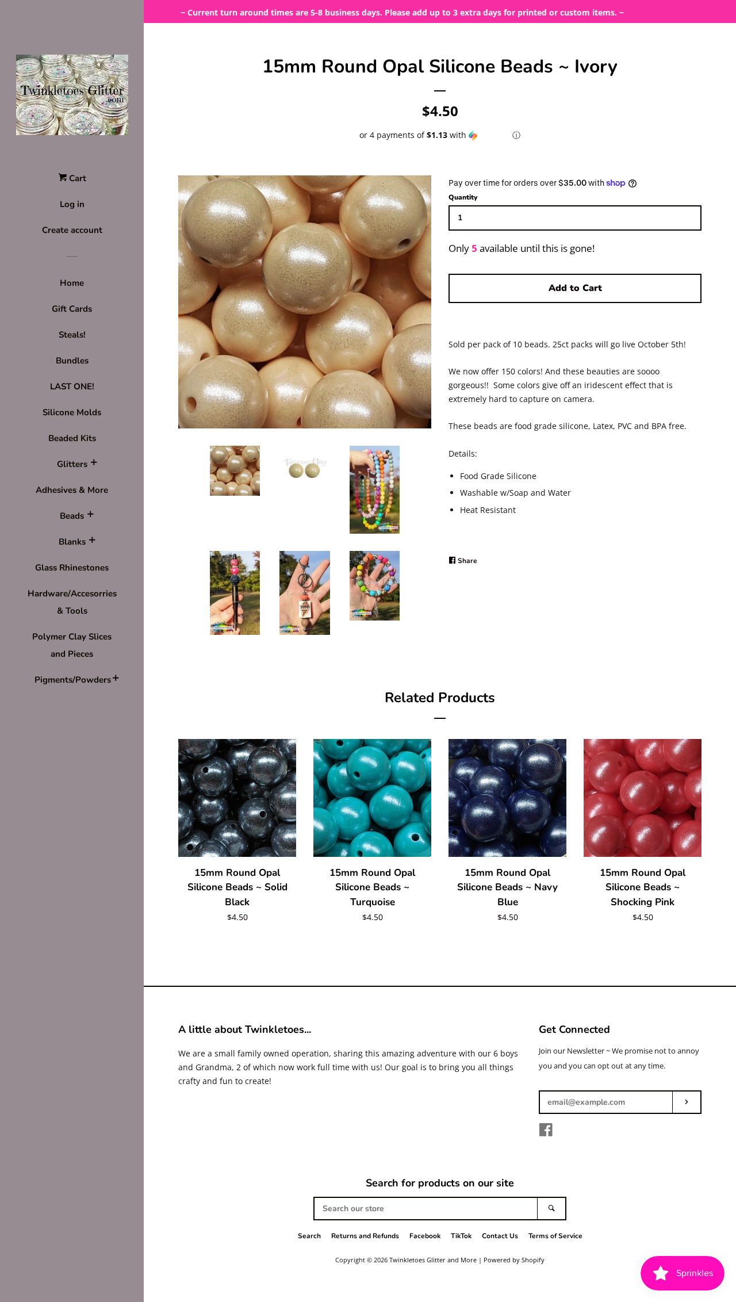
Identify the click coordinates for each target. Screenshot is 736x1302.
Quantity (462, 197)
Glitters (72, 464)
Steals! (72, 334)
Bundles (72, 360)
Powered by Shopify (514, 1259)
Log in (72, 204)
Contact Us (500, 1235)
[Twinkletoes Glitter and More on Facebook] (546, 1132)
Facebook (424, 1235)
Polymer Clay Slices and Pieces (72, 645)
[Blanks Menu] (92, 541)
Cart (76, 178)
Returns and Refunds (365, 1235)
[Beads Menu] (90, 515)
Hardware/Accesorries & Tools (72, 602)
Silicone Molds (72, 412)
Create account (72, 230)
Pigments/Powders (71, 680)
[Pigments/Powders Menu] (115, 679)
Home (72, 283)
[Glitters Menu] (93, 464)
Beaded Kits (72, 438)
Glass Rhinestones (72, 567)
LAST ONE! (72, 386)
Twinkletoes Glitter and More (433, 1259)
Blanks (72, 541)
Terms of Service (555, 1235)
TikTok (461, 1235)
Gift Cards (72, 309)
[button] (440, 135)
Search (309, 1235)
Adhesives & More (72, 490)
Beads (72, 516)
